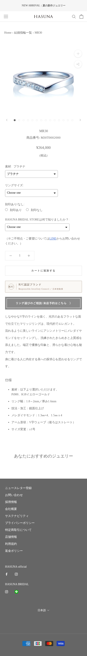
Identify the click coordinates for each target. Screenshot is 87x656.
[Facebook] (6, 573)
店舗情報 (11, 536)
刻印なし (37, 210)
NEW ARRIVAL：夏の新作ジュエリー (43, 5)
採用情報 (11, 502)
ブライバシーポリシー (20, 523)
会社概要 (11, 509)
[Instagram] (16, 573)
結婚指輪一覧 (23, 32)
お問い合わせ (14, 495)
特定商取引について (18, 529)
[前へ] (6, 120)
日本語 (42, 610)
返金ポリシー (14, 550)
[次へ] (80, 120)
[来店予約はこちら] (43, 303)
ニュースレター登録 (18, 488)
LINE (52, 238)
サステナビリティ (17, 516)
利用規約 (11, 543)
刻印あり (16, 210)
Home (7, 32)
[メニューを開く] (6, 16)
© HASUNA (43, 619)
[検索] (74, 16)
